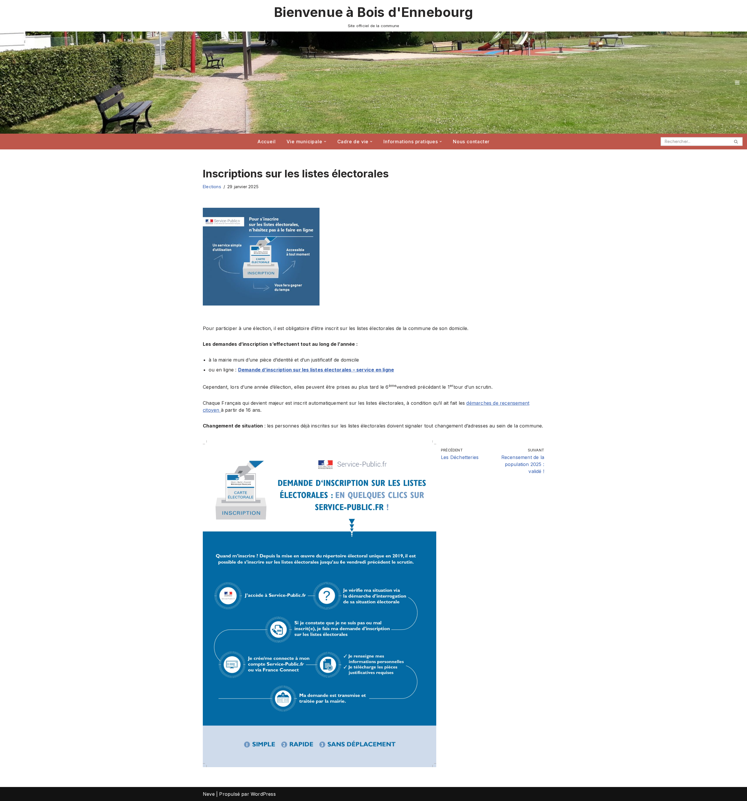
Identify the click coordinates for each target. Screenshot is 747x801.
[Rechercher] (736, 141)
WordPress (263, 794)
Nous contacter (471, 141)
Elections (212, 186)
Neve (209, 794)
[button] (325, 141)
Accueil (266, 141)
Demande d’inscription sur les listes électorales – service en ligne (316, 370)
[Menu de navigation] (737, 82)
